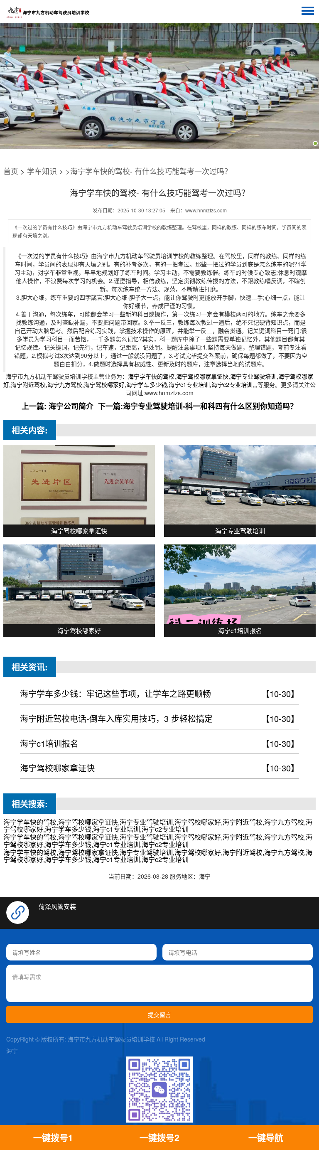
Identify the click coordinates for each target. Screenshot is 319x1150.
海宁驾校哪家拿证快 (159, 768)
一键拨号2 (159, 1137)
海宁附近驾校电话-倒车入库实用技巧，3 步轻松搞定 (159, 718)
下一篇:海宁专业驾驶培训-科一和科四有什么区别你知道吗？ (197, 406)
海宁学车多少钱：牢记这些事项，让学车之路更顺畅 (159, 693)
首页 (10, 170)
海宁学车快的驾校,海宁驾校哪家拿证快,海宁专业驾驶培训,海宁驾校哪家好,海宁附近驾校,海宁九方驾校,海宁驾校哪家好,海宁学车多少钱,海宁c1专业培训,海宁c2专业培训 (158, 380)
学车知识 (42, 170)
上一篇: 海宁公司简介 (57, 406)
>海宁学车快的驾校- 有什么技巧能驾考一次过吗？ (149, 170)
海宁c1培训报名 (159, 743)
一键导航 (265, 1137)
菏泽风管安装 (57, 906)
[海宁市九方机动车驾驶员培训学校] (47, 12)
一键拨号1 (53, 1137)
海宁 (12, 1051)
